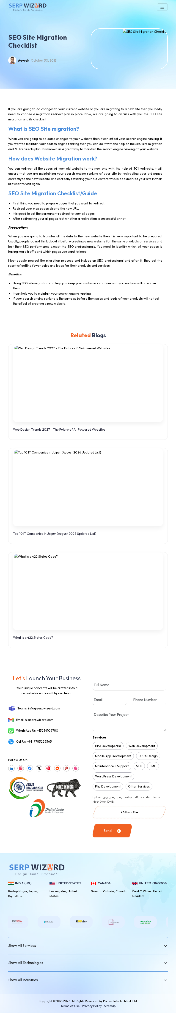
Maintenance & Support (112, 766)
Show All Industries (23, 980)
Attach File (129, 812)
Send (108, 830)
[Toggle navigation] (162, 7)
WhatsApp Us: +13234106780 (37, 730)
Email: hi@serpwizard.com (34, 720)
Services (100, 737)
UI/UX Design (148, 756)
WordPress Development (113, 776)
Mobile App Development (113, 756)
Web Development (141, 746)
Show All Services (22, 945)
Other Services (139, 786)
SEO (139, 766)
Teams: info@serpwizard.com (38, 708)
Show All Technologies (25, 962)
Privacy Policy (92, 1006)
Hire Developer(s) (108, 746)
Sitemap (110, 1006)
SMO (153, 766)
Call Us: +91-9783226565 (34, 741)
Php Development (108, 786)
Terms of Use (70, 1006)
